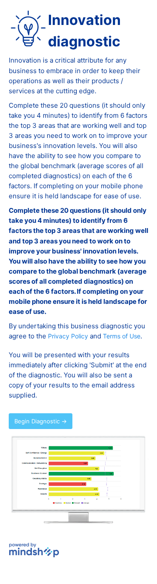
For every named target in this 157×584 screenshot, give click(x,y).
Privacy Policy (68, 336)
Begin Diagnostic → (40, 421)
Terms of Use (121, 336)
